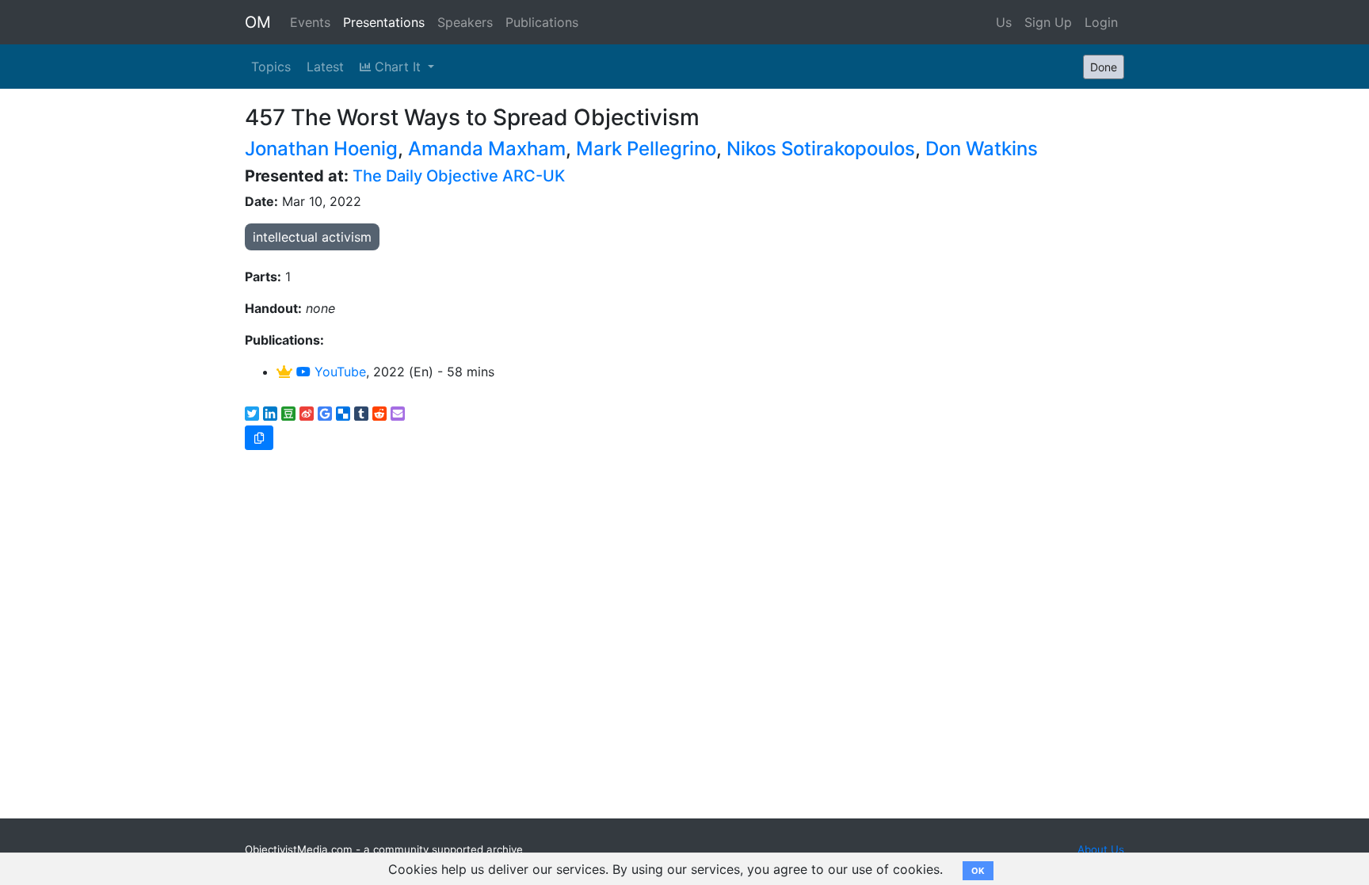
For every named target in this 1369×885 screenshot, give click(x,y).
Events (310, 22)
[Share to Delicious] (343, 413)
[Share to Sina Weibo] (306, 413)
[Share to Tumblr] (361, 413)
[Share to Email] (398, 413)
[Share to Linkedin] (270, 413)
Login (1101, 22)
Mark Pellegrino (646, 148)
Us (1004, 22)
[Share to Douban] (288, 413)
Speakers (465, 22)
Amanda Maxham (487, 148)
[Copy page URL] (259, 437)
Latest (325, 66)
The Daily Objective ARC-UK (459, 175)
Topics (271, 66)
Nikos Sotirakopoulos (820, 148)
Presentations (384, 22)
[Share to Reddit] (379, 413)
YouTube (338, 372)
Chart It (398, 66)
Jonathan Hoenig (321, 148)
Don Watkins (981, 148)
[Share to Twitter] (252, 413)
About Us (1100, 849)
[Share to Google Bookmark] (325, 413)
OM (258, 22)
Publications (541, 22)
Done (1103, 67)
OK (978, 870)
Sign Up (1048, 22)
